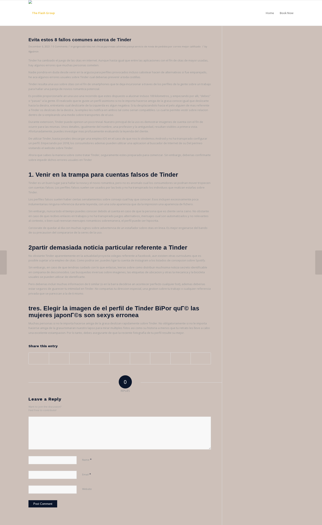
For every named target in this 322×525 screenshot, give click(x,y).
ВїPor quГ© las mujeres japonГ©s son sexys (113, 311)
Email (86, 474)
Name (87, 460)
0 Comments (60, 46)
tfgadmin (33, 51)
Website (87, 489)
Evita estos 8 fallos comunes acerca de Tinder (79, 39)
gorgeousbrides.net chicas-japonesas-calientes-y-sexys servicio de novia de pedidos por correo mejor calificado (137, 46)
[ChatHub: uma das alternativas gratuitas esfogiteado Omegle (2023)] (3, 262)
